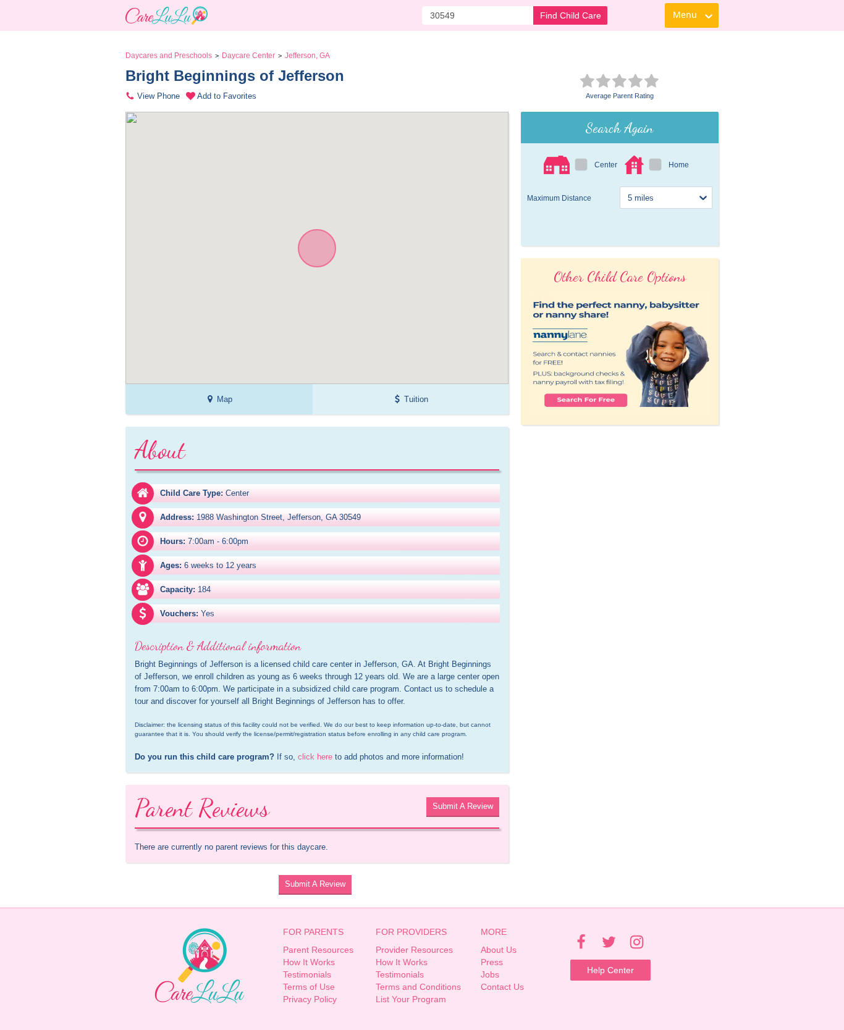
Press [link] (492, 962)
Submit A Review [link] (463, 806)
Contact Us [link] (502, 987)
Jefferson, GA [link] (307, 55)
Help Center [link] (610, 970)
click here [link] (315, 756)
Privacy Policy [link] (310, 999)
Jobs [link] (490, 974)
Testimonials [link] (307, 974)
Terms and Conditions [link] (418, 987)
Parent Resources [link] (318, 950)
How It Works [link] (309, 962)
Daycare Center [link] (248, 55)
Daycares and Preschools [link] (168, 55)
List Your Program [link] (411, 999)
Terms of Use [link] (309, 987)
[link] (166, 15)
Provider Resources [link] (414, 950)
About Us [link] (499, 950)
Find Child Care (570, 15)
